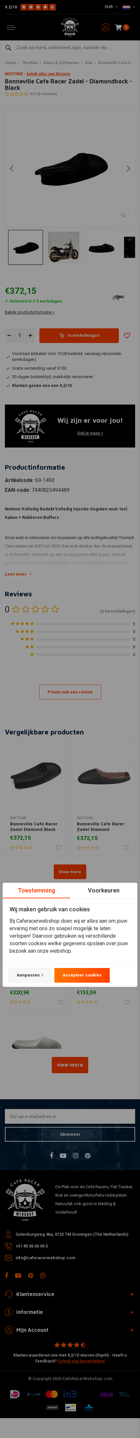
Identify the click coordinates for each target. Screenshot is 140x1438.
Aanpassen (28, 975)
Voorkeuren (103, 890)
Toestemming (36, 890)
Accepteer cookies (82, 975)
